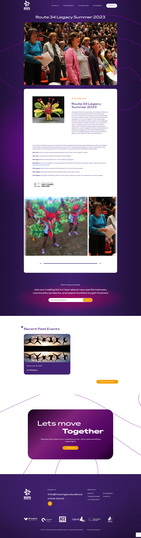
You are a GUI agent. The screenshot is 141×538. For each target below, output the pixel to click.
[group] (47, 354)
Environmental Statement (93, 530)
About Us (90, 493)
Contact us (70, 448)
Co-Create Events (83, 6)
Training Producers (68, 6)
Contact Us (111, 6)
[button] (41, 263)
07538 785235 (56, 498)
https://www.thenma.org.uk (41, 165)
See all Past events (107, 381)
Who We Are (55, 6)
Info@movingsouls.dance (65, 494)
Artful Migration (97, 6)
